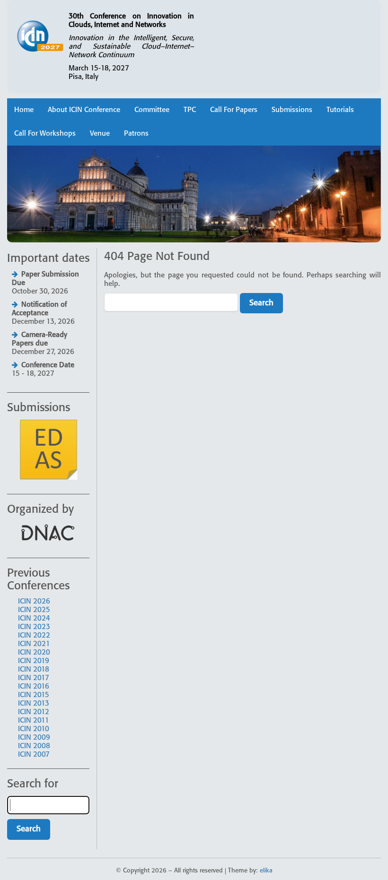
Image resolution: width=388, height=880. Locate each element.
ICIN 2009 (34, 738)
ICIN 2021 (34, 644)
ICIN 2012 (33, 712)
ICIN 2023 (34, 627)
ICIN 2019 (33, 661)
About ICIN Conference (84, 110)
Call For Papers (233, 110)
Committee (151, 110)
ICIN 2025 (34, 610)
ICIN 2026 (34, 601)
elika (266, 871)
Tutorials (340, 110)
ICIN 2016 (33, 686)
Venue (100, 134)
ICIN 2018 (33, 669)
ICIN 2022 (34, 635)
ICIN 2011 (33, 721)
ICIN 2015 (33, 695)
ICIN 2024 (34, 618)
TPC (190, 110)
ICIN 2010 (33, 729)
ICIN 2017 (33, 678)
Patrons (136, 134)
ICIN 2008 (34, 746)
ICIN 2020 (34, 652)
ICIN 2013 (33, 703)
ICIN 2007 (34, 755)
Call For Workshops (45, 134)
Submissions (292, 110)
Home (24, 110)
